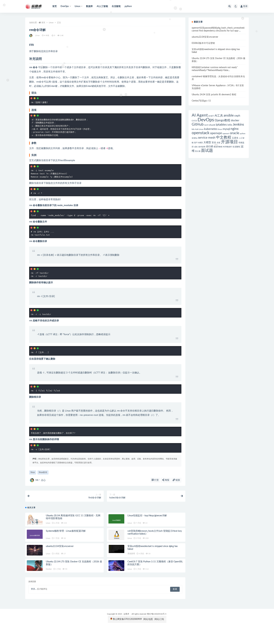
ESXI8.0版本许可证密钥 (203, 43)
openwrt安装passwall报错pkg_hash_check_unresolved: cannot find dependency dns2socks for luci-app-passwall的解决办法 (218, 31)
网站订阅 (159, 619)
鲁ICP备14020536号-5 (156, 614)
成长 (196, 147)
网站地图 (148, 619)
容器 (218, 143)
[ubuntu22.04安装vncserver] (35, 550)
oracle (234, 133)
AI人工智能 (102, 6)
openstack (200, 133)
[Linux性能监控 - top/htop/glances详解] (116, 519)
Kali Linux (199, 129)
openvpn (216, 133)
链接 (177, 480)
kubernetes (210, 129)
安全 (214, 142)
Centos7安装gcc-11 (201, 101)
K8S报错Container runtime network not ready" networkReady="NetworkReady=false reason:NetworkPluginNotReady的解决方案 (215, 70)
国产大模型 (198, 143)
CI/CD (194, 121)
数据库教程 (218, 147)
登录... (33, 589)
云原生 (235, 138)
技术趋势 (201, 147)
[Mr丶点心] (31, 35)
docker (235, 120)
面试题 (207, 151)
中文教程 (223, 137)
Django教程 (222, 120)
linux (33, 472)
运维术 (126, 614)
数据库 (89, 6)
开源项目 (229, 142)
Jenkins (238, 124)
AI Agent (200, 115)
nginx (234, 129)
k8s (193, 129)
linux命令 (43, 472)
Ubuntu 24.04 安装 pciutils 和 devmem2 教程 (214, 95)
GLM (206, 125)
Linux (51, 22)
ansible (229, 115)
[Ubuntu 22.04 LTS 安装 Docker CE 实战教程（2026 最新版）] (35, 565)
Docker (49, 569)
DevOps (206, 119)
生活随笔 (116, 6)
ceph (237, 115)
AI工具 (219, 115)
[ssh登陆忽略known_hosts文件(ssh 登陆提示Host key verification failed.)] (116, 535)
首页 (54, 6)
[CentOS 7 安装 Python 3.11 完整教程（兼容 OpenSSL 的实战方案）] (116, 565)
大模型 (207, 142)
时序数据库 (227, 147)
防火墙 (197, 151)
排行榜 (209, 146)
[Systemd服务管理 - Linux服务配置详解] (35, 535)
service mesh (206, 137)
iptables (221, 124)
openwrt (226, 133)
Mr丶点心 (41, 480)
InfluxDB (212, 125)
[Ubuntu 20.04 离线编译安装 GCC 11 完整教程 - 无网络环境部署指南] (35, 519)
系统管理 (131, 554)
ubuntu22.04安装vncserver (60, 546)
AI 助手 (211, 116)
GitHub (198, 124)
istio (229, 125)
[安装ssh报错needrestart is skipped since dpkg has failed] (116, 549)
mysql (226, 129)
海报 (166, 480)
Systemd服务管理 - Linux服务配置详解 (66, 531)
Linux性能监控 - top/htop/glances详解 (147, 515)
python (128, 6)
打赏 (156, 480)
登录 (245, 6)
